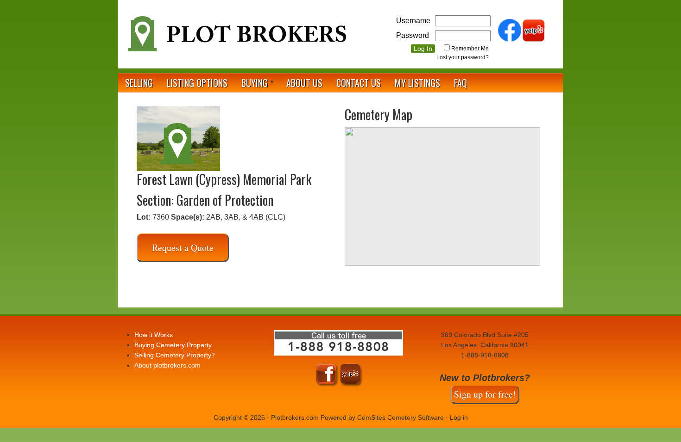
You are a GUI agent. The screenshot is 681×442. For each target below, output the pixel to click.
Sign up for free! (485, 394)
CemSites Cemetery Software (400, 417)
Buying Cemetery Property (173, 345)
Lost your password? (462, 57)
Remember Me (470, 48)
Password (412, 35)
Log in (459, 417)
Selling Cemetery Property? (174, 355)
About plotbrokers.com (167, 365)
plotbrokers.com (236, 37)
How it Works (153, 334)
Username (413, 21)
